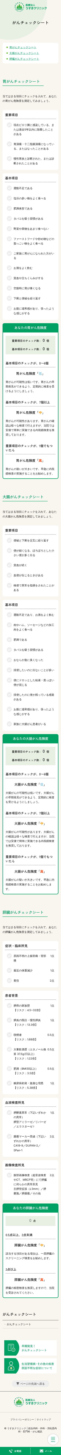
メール (48, 1451)
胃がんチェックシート (22, 47)
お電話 (17, 1451)
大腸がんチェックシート (24, 53)
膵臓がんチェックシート (24, 59)
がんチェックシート (19, 1314)
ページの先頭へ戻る (32, 1383)
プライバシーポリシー (22, 1419)
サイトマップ (44, 1419)
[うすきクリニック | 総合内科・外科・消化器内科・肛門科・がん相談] (30, 7)
